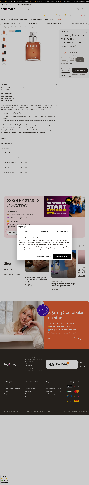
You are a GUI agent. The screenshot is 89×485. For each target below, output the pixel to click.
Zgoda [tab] (26, 231)
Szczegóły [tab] (44, 231)
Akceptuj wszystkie (62, 256)
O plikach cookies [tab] (62, 231)
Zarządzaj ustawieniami (44, 256)
